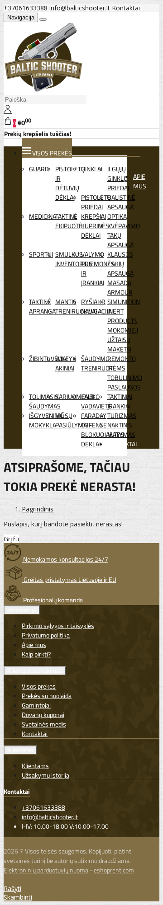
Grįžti (11, 539)
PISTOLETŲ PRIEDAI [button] (96, 201)
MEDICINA (42, 216)
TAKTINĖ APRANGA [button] (42, 306)
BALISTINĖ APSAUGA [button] (121, 201)
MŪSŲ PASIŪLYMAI (71, 420)
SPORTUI (41, 254)
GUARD (39, 168)
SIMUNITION (123, 301)
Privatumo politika (46, 635)
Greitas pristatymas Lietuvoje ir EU (69, 579)
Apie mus (139, 181)
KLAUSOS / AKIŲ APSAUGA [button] (120, 263)
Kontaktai (126, 8)
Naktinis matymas (121, 429)
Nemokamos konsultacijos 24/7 (65, 559)
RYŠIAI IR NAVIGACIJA (96, 306)
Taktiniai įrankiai (119, 401)
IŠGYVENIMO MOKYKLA (46, 420)
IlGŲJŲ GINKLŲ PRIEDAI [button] (118, 178)
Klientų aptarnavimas (34, 670)
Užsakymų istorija (45, 775)
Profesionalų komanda (52, 600)
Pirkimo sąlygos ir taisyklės (58, 625)
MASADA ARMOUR (120, 287)
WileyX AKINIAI (65, 363)
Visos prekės (39, 686)
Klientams (20, 750)
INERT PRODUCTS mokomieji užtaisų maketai (122, 330)
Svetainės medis (44, 724)
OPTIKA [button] (117, 216)
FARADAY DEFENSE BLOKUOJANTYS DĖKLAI (102, 430)
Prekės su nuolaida (47, 695)
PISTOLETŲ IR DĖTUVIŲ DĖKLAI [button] (70, 183)
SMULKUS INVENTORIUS (73, 258)
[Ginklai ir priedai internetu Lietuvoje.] (43, 89)
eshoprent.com (114, 870)
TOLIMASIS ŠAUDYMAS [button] (45, 401)
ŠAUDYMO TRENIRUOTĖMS (103, 363)
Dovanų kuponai (43, 714)
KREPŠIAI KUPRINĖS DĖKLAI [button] (95, 225)
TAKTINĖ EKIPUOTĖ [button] (68, 220)
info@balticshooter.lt (79, 8)
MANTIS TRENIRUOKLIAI (76, 306)
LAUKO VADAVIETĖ (96, 401)
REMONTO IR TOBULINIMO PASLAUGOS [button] (124, 373)
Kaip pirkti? (36, 654)
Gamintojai (36, 705)
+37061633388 (26, 8)
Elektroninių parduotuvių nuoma (46, 870)
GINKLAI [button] (91, 168)
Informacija (21, 610)
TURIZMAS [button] (121, 415)
